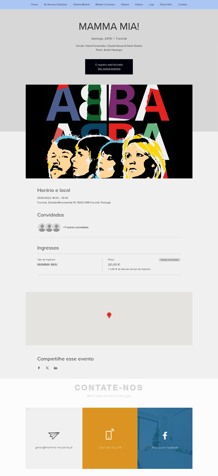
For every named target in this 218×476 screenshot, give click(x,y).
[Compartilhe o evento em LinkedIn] (55, 368)
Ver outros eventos (109, 68)
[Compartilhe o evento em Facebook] (39, 368)
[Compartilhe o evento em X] (47, 368)
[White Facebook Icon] (165, 435)
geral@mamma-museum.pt (54, 447)
